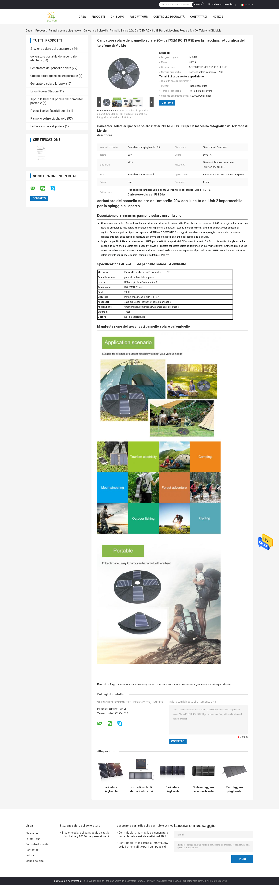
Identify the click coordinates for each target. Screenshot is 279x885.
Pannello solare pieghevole (65, 30)
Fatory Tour (139, 16)
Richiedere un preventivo (220, 4)
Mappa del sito (35, 860)
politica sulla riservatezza (67, 881)
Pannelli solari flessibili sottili (49, 111)
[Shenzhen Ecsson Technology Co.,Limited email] (35, 188)
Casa (82, 16)
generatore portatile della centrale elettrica (145, 825)
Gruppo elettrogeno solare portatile (54, 76)
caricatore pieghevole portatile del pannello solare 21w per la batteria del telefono (110, 789)
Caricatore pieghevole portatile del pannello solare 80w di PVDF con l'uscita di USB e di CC (172, 789)
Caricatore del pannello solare (131, 684)
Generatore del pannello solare (50, 68)
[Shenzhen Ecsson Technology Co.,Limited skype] (55, 188)
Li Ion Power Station (44, 91)
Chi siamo (117, 16)
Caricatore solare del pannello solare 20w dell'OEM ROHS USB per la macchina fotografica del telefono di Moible (122, 114)
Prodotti (98, 16)
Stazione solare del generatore (51, 48)
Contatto (167, 102)
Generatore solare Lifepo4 (47, 83)
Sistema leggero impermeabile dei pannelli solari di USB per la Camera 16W (203, 789)
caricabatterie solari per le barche (214, 684)
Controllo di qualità (168, 16)
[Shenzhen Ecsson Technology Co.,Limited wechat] (45, 188)
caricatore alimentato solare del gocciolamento (172, 684)
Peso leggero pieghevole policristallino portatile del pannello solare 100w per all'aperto (234, 789)
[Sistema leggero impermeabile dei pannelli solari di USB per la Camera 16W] (203, 770)
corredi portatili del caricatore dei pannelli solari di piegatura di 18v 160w (141, 789)
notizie (218, 16)
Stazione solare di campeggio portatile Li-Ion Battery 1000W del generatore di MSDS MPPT (86, 835)
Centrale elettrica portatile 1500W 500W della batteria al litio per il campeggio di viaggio (143, 845)
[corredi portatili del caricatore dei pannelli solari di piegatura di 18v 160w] (141, 770)
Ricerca (198, 4)
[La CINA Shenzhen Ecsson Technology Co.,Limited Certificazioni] (41, 153)
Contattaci (198, 16)
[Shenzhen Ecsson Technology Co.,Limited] (46, 16)
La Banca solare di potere (47, 126)
